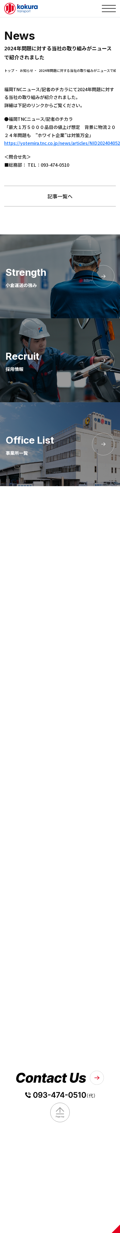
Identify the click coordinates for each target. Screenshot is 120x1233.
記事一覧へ (60, 196)
